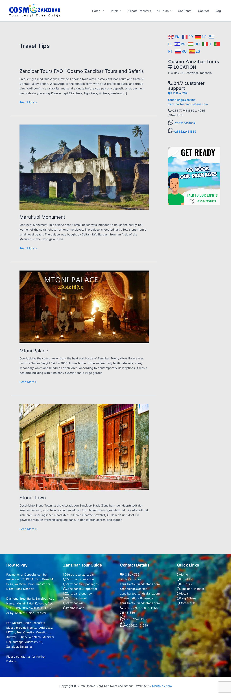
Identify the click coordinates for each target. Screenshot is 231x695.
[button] (102, 11)
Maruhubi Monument (42, 217)
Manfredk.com (162, 686)
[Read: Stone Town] (84, 447)
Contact (203, 11)
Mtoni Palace (33, 350)
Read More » (28, 102)
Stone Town (32, 497)
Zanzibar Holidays (192, 589)
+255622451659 (184, 131)
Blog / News (188, 598)
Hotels (114, 11)
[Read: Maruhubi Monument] (84, 167)
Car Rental (185, 11)
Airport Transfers (139, 11)
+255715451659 (184, 123)
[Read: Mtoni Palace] (84, 306)
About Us (186, 579)
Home (96, 11)
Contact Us (187, 603)
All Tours (163, 11)
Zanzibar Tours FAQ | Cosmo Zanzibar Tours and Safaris (81, 71)
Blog (218, 11)
